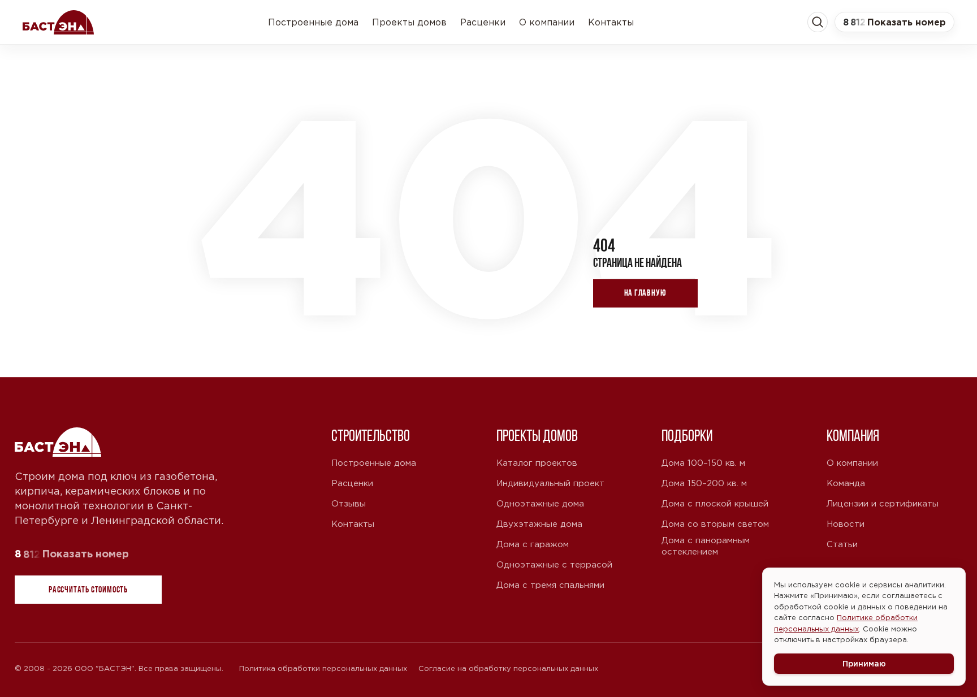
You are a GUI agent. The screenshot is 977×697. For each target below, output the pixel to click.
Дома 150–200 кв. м (704, 483)
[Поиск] (817, 22)
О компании (546, 22)
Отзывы (348, 503)
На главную (645, 292)
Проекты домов (409, 22)
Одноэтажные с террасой (554, 564)
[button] (894, 22)
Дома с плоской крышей (715, 503)
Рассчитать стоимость (88, 589)
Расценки (482, 22)
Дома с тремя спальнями (550, 585)
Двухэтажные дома (539, 524)
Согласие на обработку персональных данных (508, 668)
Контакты (611, 22)
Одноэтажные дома (540, 503)
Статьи (842, 544)
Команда (846, 483)
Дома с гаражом (532, 544)
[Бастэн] (58, 22)
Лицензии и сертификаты (883, 503)
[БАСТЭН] (59, 442)
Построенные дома (313, 22)
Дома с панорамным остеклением (706, 545)
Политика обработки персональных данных (323, 668)
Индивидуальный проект (550, 483)
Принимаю (864, 663)
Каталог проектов (536, 462)
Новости (845, 524)
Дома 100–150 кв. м (703, 462)
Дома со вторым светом (715, 524)
